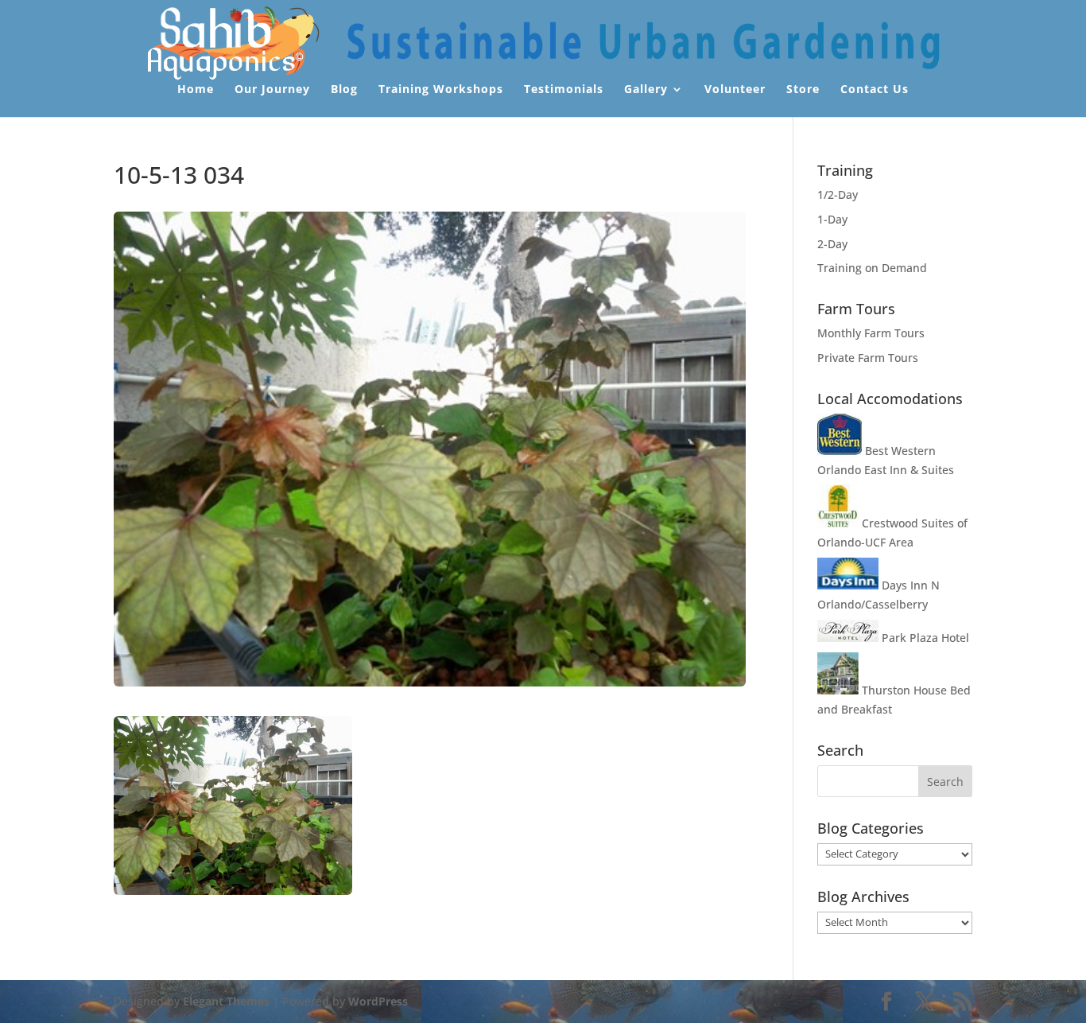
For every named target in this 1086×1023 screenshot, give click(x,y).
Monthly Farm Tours (871, 332)
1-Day (832, 219)
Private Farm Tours (867, 357)
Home (195, 90)
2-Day (832, 243)
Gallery (646, 90)
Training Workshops (440, 90)
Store (803, 90)
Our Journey (272, 90)
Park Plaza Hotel (923, 637)
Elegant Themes (226, 1001)
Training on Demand (872, 267)
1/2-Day (837, 194)
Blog (344, 90)
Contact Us (874, 90)
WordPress (378, 1001)
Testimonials (563, 90)
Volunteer (735, 90)
